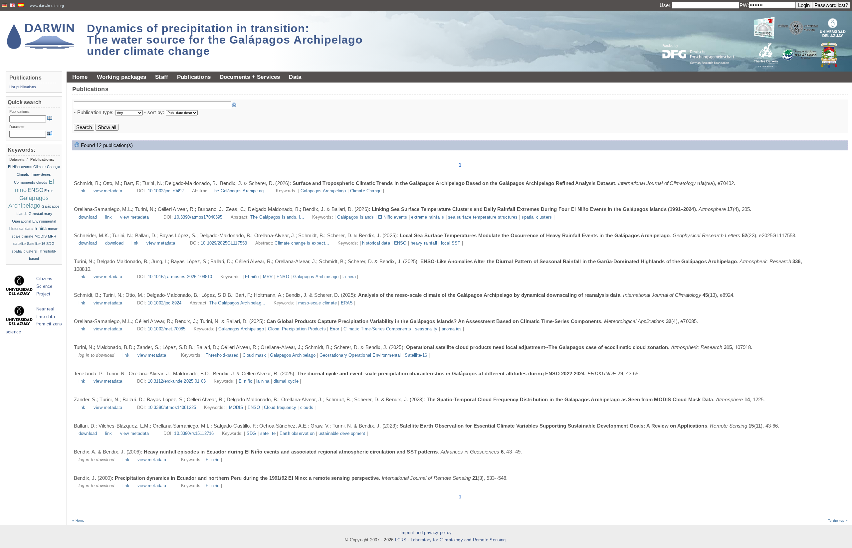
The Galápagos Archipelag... (240, 191)
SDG (251, 433)
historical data (376, 243)
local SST (451, 243)
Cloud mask (254, 355)
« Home (78, 520)
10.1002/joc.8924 (164, 303)
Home (80, 77)
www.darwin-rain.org (47, 6)
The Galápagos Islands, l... (278, 217)
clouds (306, 407)
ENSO (400, 243)
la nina (348, 276)
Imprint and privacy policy (426, 532)
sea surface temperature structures (483, 217)
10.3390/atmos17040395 (198, 217)
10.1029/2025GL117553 (224, 243)
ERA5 (346, 303)
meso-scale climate (317, 303)
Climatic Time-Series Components (377, 329)
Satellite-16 (416, 355)
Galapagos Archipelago (323, 191)
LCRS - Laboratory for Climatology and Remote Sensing (450, 540)
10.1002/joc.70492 (166, 191)
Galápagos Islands (355, 217)
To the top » (838, 520)
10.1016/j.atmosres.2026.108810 (180, 276)
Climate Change (365, 191)
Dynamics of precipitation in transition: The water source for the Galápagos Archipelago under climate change (225, 39)
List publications (22, 87)
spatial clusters (537, 217)
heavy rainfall (424, 243)
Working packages (121, 77)
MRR (268, 276)
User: (666, 5)
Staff (161, 77)
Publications (194, 77)
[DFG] (702, 39)
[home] (41, 36)
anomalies (452, 329)
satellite (268, 433)
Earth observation (297, 433)
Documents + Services (250, 77)
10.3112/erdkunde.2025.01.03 (177, 381)
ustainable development (342, 433)
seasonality (426, 329)
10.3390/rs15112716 (194, 433)
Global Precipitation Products (297, 329)
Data (295, 77)
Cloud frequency (280, 407)
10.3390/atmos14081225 (172, 407)
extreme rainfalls (427, 217)
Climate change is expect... (302, 243)
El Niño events (392, 217)
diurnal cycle (286, 381)
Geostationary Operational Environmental (360, 355)
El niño (252, 276)
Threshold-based (222, 355)
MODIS (236, 407)
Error (334, 329)
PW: (744, 5)
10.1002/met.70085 (167, 329)
